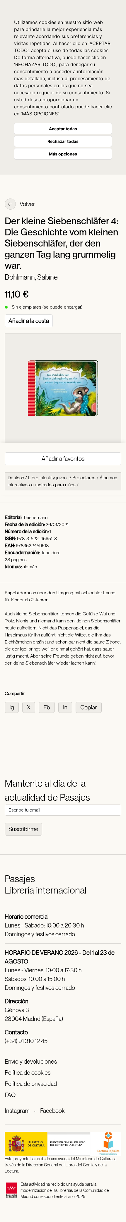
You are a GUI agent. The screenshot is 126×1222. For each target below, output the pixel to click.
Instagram (17, 1110)
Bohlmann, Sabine (31, 277)
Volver (27, 204)
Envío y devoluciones (31, 1061)
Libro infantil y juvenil (48, 477)
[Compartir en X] (30, 707)
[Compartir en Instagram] (13, 707)
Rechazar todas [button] (63, 141)
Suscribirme (23, 829)
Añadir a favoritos (63, 458)
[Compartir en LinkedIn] (67, 707)
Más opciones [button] (63, 153)
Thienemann (35, 517)
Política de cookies (27, 1072)
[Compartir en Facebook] (48, 707)
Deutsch (16, 477)
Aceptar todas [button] (63, 128)
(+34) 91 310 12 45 (26, 1041)
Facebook (52, 1110)
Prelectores (84, 477)
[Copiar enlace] (90, 707)
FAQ (10, 1094)
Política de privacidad (31, 1083)
